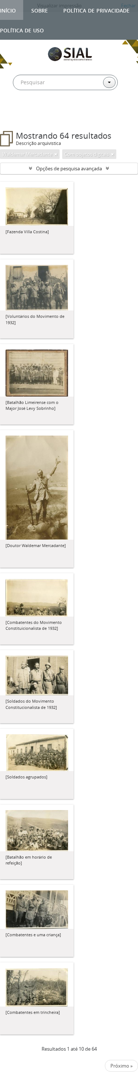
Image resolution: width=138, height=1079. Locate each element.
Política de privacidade (96, 10)
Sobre (39, 10)
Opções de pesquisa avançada (69, 168)
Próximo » (121, 1065)
